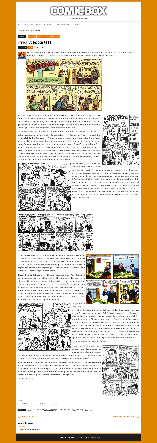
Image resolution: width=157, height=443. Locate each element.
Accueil (20, 30)
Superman (88, 410)
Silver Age (80, 410)
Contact (77, 24)
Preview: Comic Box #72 (29, 416)
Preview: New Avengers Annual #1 (124, 416)
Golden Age (62, 410)
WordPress (79, 437)
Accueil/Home (28, 24)
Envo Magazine (95, 437)
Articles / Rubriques (63, 24)
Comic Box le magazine (44, 24)
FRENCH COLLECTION (52, 36)
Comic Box (39, 47)
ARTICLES (32, 36)
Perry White (72, 410)
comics (29, 410)
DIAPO (40, 36)
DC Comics (37, 410)
